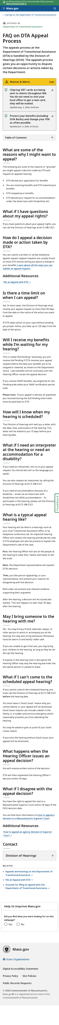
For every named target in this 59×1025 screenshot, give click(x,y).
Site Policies (29, 976)
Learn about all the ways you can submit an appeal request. (27, 267)
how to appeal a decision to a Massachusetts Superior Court (28, 817)
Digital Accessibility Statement (20, 968)
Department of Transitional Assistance (22, 26)
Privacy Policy (10, 976)
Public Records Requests (17, 983)
